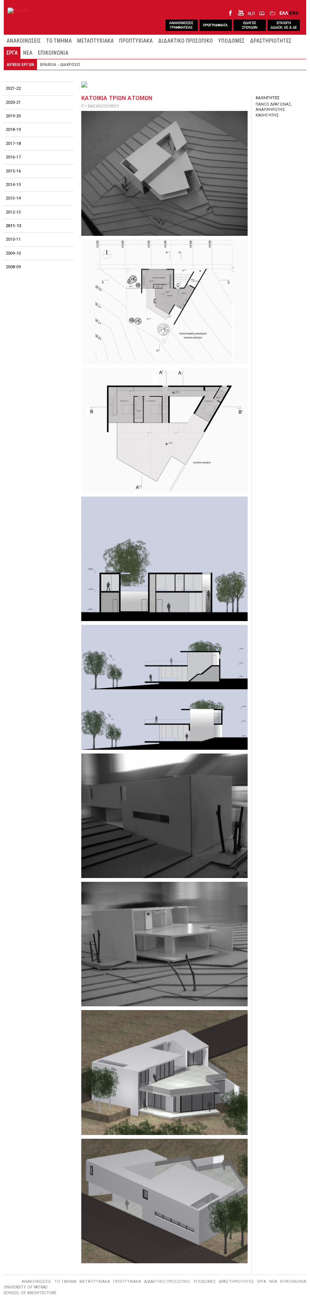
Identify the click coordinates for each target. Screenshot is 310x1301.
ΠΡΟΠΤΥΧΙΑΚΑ (136, 41)
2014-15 (13, 184)
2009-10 (13, 253)
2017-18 (13, 143)
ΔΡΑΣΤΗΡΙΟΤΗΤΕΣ (270, 41)
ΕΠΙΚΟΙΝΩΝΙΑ (53, 53)
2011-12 (13, 225)
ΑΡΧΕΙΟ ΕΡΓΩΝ (20, 64)
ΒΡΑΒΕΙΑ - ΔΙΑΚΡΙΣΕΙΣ (60, 64)
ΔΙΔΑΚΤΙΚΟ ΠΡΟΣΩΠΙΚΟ (185, 41)
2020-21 (13, 102)
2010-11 (13, 239)
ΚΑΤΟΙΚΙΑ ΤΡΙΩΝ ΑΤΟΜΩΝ (116, 98)
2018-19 (13, 129)
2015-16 (13, 171)
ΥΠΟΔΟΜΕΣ (231, 41)
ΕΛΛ (283, 13)
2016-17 (13, 157)
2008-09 (13, 267)
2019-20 (13, 116)
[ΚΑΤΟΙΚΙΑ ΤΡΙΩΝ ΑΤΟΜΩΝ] (164, 173)
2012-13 (13, 212)
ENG (294, 13)
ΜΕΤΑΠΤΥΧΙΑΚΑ (95, 41)
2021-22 (13, 88)
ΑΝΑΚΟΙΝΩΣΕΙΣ (23, 41)
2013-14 (13, 198)
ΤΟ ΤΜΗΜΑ (59, 41)
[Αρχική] (18, 11)
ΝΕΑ (28, 53)
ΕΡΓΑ (12, 53)
